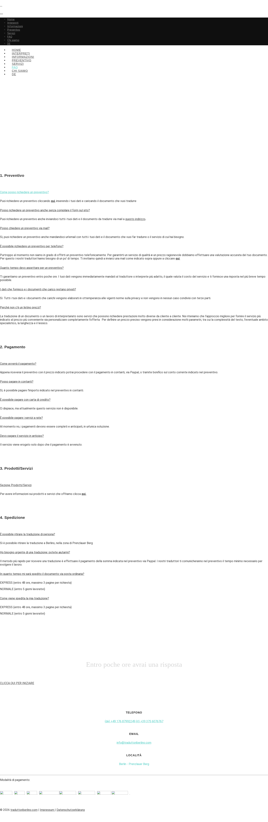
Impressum (47, 810)
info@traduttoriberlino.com (134, 742)
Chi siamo (13, 40)
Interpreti (12, 22)
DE (8, 43)
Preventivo (13, 29)
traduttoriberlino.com (24, 810)
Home (11, 19)
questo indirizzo (135, 219)
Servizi (11, 33)
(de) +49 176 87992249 (120, 721)
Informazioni (15, 26)
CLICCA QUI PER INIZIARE (17, 683)
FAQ (9, 36)
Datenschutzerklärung (71, 810)
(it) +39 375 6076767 (149, 721)
